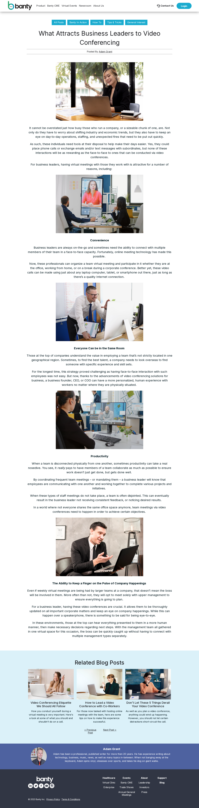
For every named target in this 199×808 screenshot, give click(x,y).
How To (97, 22)
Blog (162, 782)
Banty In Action (78, 22)
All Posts (59, 22)
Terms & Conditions (70, 799)
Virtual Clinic (108, 782)
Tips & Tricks (114, 22)
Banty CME (53, 5)
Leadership (144, 782)
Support (162, 778)
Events (127, 778)
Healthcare (109, 778)
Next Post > (109, 730)
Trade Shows (126, 787)
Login (184, 6)
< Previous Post (90, 731)
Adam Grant (105, 51)
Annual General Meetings (126, 793)
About (144, 778)
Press (144, 792)
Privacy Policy (53, 799)
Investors (144, 787)
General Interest (136, 22)
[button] (40, 5)
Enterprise (108, 787)
